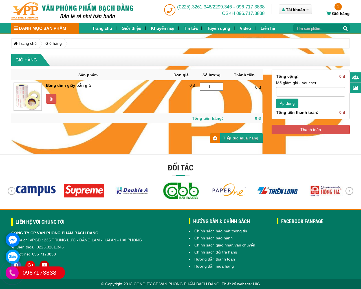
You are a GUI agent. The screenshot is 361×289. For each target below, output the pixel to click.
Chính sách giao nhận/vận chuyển (224, 245)
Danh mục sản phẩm (42, 28)
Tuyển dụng (218, 28)
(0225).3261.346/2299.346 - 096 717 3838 (221, 7)
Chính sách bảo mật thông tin (220, 231)
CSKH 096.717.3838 (243, 13)
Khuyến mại (162, 28)
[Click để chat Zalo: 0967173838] (13, 257)
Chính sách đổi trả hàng (215, 252)
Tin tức (191, 28)
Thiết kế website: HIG (241, 284)
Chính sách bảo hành (213, 238)
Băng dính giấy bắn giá (68, 85)
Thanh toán (310, 129)
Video (245, 28)
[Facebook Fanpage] (16, 265)
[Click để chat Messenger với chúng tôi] (13, 240)
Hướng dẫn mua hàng (214, 266)
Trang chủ (102, 28)
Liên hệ (268, 28)
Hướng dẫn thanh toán (214, 259)
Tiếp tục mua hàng (240, 138)
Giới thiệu (131, 28)
